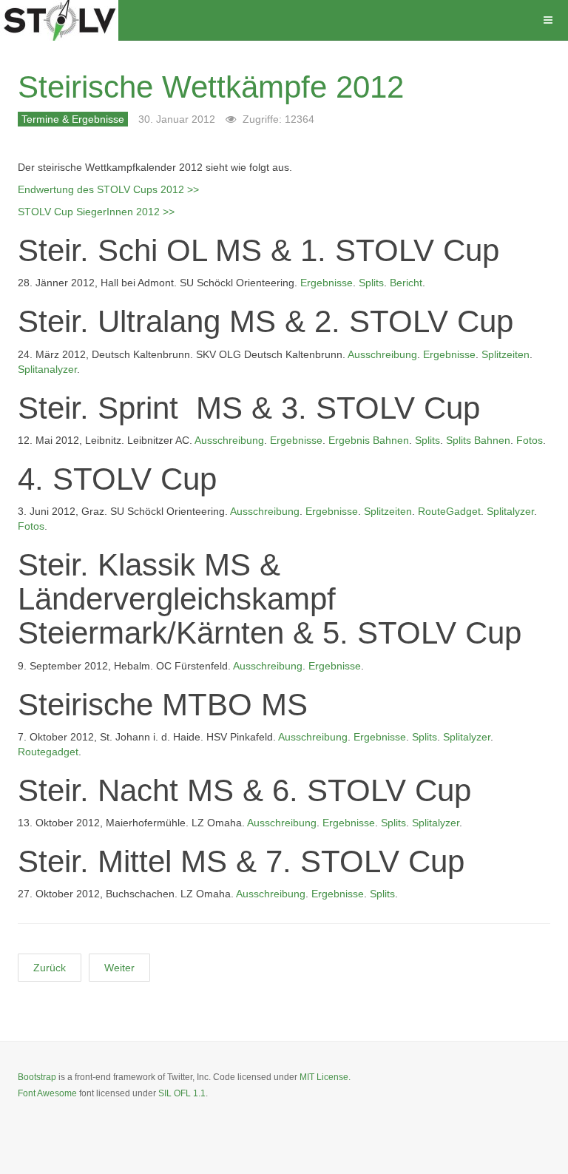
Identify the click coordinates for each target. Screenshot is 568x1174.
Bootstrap (37, 1077)
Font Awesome (47, 1093)
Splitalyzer (510, 511)
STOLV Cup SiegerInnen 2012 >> (96, 211)
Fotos (529, 440)
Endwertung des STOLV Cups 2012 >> (108, 189)
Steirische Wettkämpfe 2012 (211, 87)
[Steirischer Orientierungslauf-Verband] (59, 20)
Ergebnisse (326, 283)
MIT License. (325, 1077)
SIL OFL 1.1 (182, 1093)
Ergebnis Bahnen (368, 440)
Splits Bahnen (478, 440)
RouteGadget (449, 511)
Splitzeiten (505, 354)
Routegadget (48, 752)
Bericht (406, 283)
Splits (371, 283)
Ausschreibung (382, 354)
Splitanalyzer (47, 369)
